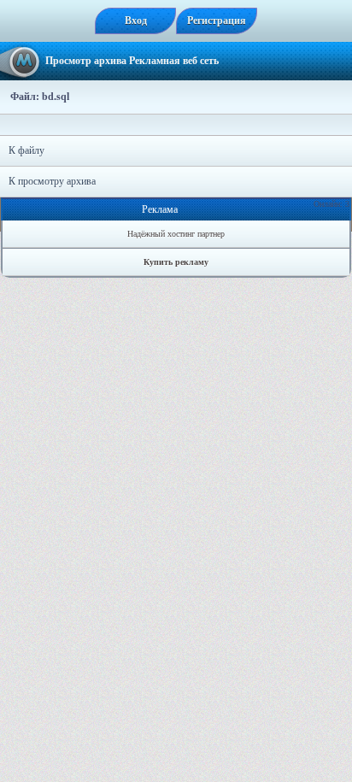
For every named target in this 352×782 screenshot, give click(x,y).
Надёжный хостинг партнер (176, 233)
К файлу (26, 150)
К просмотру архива (52, 181)
